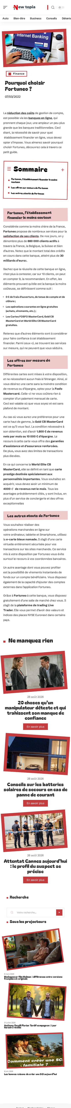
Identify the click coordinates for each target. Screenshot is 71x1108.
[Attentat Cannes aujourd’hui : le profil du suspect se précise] (34, 830)
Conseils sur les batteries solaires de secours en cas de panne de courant (36, 789)
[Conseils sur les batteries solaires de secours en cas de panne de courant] (36, 754)
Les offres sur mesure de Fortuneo (29, 188)
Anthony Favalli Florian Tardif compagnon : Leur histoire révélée (30, 1026)
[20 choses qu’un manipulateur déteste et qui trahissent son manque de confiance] (34, 672)
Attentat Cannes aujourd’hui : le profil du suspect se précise (35, 865)
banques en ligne (40, 118)
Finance (19, 73)
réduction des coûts (20, 113)
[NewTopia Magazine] (24, 7)
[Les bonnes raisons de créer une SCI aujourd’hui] (34, 1050)
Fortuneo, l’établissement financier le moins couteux (34, 180)
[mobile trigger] (6, 7)
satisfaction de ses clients (21, 236)
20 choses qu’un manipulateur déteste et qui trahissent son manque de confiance (35, 710)
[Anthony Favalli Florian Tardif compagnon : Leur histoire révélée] (36, 1002)
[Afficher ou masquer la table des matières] (56, 170)
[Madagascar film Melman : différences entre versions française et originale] (33, 949)
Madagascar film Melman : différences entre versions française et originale (33, 977)
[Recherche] (53, 7)
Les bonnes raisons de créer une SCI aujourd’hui (30, 1074)
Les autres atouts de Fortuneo (27, 193)
